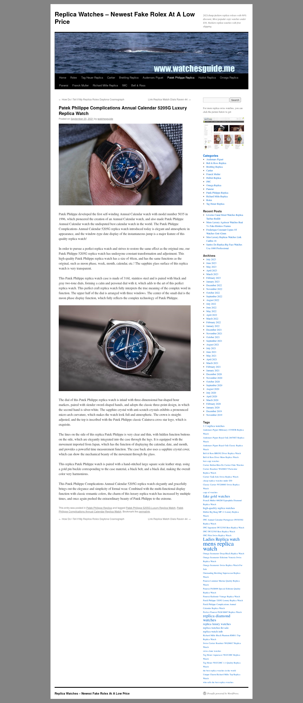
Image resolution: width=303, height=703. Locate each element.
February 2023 (213, 277)
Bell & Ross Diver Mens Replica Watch (220, 457)
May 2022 (211, 311)
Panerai (63, 85)
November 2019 (214, 414)
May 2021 (211, 355)
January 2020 (213, 407)
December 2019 (214, 411)
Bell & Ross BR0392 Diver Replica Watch (222, 453)
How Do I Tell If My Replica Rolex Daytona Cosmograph (91, 99)
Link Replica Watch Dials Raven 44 (169, 99)
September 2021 (214, 340)
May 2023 (211, 266)
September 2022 (214, 296)
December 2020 (214, 374)
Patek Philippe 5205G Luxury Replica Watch (151, 507)
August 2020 (212, 388)
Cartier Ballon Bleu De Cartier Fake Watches (223, 465)
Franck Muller (80, 85)
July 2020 (211, 392)
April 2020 (211, 396)
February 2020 (213, 403)
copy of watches (210, 492)
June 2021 (211, 351)
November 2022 (214, 288)
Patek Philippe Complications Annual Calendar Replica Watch (121, 509)
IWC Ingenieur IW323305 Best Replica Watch (223, 527)
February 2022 (213, 322)
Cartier (111, 77)
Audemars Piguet (153, 77)
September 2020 (214, 385)
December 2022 (214, 285)
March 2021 (212, 363)
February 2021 (213, 366)
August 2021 (212, 344)
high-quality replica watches (219, 508)
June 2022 (211, 307)
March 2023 (212, 274)
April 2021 (211, 359)
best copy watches (211, 461)
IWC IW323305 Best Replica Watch (219, 531)
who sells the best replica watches (218, 682)
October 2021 (213, 337)
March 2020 (212, 400)
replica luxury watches (217, 624)
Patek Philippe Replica (180, 77)
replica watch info (213, 631)
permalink (144, 511)
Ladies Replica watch (221, 539)
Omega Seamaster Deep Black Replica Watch (223, 553)
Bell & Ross (138, 85)
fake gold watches (216, 496)
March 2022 (212, 318)
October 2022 (213, 292)
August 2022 (212, 300)
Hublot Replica (207, 77)
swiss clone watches (212, 651)
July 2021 (211, 348)
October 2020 (213, 381)
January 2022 (213, 326)
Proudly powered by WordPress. (223, 693)
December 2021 (214, 329)
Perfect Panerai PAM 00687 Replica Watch (222, 612)
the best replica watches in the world (219, 670)
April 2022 (211, 314)
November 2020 (214, 377)
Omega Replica (229, 77)
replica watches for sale (216, 628)
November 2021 (214, 333)
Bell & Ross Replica (216, 163)
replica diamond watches (216, 618)
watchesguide (105, 118)
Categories (210, 155)
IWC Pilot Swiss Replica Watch (217, 535)
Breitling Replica (129, 77)
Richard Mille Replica (105, 85)
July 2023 (211, 259)
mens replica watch (218, 545)
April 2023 (211, 270)
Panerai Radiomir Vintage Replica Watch (221, 596)
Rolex (73, 77)
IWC (124, 85)
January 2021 (213, 370)
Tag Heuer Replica (92, 77)
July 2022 (211, 303)
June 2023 (211, 263)
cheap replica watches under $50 (217, 480)
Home (62, 77)
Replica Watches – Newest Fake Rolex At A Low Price (125, 17)
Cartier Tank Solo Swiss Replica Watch (220, 476)
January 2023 (213, 281)
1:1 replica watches (213, 426)
